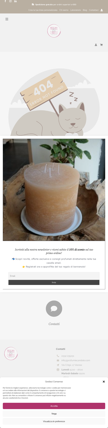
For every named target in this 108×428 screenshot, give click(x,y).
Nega (54, 413)
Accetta (54, 406)
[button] (103, 381)
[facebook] (5, 1)
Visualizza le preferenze (54, 421)
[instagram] (10, 1)
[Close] (103, 140)
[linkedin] (15, 1)
